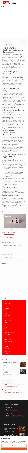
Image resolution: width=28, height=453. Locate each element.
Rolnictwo (7, 334)
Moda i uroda (7, 315)
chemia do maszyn (8, 233)
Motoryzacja (7, 318)
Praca (5, 325)
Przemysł (7, 329)
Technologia (7, 348)
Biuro (5, 301)
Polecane (6, 322)
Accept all (14, 449)
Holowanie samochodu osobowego (14, 385)
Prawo (6, 327)
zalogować (11, 245)
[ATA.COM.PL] (9, 3)
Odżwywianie (7, 320)
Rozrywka (7, 337)
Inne (5, 310)
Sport (5, 344)
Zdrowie (6, 353)
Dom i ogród (7, 303)
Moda (5, 313)
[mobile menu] (26, 3)
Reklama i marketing (9, 332)
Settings (14, 445)
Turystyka (7, 351)
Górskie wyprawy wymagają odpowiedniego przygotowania (14, 392)
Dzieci (6, 306)
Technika (6, 346)
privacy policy (8, 442)
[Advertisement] (14, 23)
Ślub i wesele (7, 339)
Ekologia (6, 308)
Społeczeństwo (8, 341)
